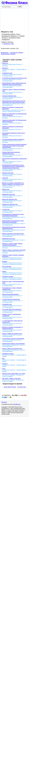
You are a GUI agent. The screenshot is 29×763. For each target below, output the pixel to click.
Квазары (4, 261)
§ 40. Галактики (6, 266)
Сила (3, 368)
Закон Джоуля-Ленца (10, 387)
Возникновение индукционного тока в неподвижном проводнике (13, 215)
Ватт (3, 358)
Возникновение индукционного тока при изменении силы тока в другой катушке (13, 101)
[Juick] (7, 397)
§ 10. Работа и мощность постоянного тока (14, 78)
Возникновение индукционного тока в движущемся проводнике (13, 221)
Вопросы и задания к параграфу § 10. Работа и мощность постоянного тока (13, 183)
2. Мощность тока (8, 44)
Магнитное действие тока (9, 199)
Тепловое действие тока (9, 96)
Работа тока (5, 189)
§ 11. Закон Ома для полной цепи (11, 309)
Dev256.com (16, 404)
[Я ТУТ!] (24, 395)
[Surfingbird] (2, 397)
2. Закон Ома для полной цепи (11, 299)
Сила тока (5, 178)
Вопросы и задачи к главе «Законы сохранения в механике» (12, 244)
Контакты (4, 402)
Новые (4, 271)
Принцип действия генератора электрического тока (11, 153)
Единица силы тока (7, 173)
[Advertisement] (12, 19)
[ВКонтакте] (13, 395)
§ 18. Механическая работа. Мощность (13, 139)
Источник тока (21, 387)
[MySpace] (6, 397)
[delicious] (22, 395)
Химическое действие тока (10, 204)
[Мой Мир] (16, 395)
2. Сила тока (5, 209)
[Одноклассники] (14, 395)
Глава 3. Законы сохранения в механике (14, 250)
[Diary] (21, 395)
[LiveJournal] (18, 395)
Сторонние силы (7, 304)
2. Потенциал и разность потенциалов (13, 338)
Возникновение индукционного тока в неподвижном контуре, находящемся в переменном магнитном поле (13, 166)
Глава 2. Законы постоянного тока (12, 333)
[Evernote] (11, 397)
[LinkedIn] (4, 397)
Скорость (5, 363)
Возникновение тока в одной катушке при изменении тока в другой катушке (14, 83)
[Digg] (9, 397)
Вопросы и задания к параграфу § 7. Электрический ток (12, 327)
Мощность (5, 63)
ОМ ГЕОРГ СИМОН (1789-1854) (11, 378)
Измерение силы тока (8, 194)
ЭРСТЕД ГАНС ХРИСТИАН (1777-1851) (13, 373)
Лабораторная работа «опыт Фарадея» (13, 343)
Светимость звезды (7, 276)
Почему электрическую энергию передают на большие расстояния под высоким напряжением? (14, 146)
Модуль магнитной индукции (10, 294)
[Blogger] (19, 395)
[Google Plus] (26, 395)
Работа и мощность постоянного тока (13, 233)
